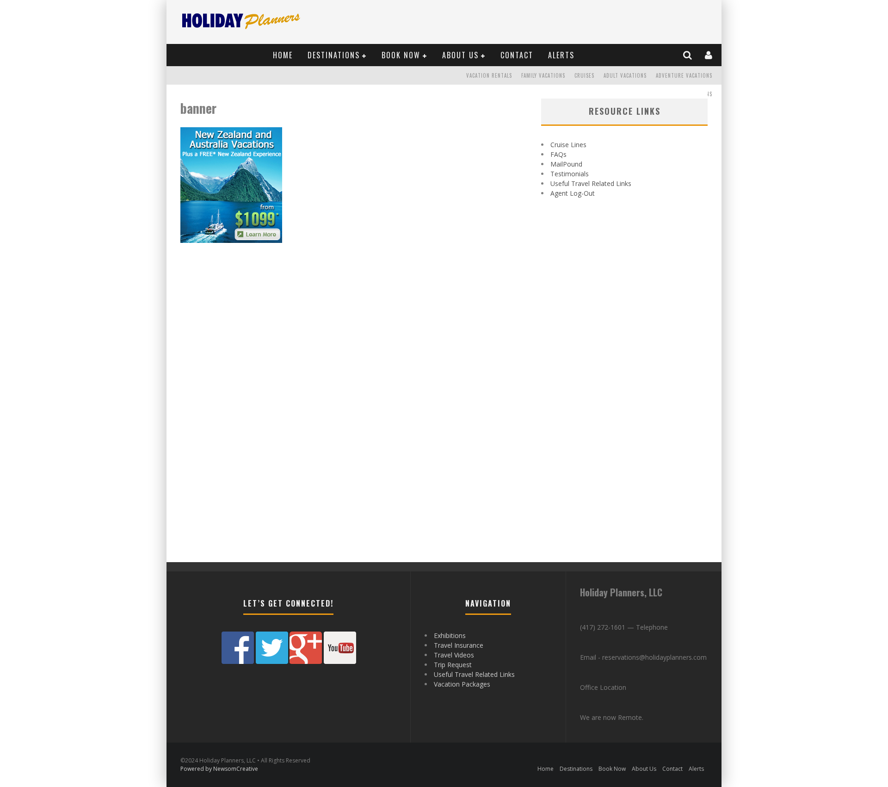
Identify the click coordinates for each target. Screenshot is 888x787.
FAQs (558, 154)
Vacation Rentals (489, 75)
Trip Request (453, 664)
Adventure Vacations (684, 75)
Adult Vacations (625, 75)
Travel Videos (454, 655)
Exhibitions (450, 635)
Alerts (561, 55)
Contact (516, 55)
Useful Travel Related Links (590, 183)
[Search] (688, 55)
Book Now (401, 55)
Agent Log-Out (572, 193)
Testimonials (569, 173)
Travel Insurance (458, 645)
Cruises (584, 75)
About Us (460, 55)
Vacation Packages (462, 684)
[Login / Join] (709, 55)
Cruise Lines (568, 144)
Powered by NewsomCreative (219, 769)
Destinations (334, 55)
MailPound (566, 164)
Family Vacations (543, 75)
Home (283, 55)
